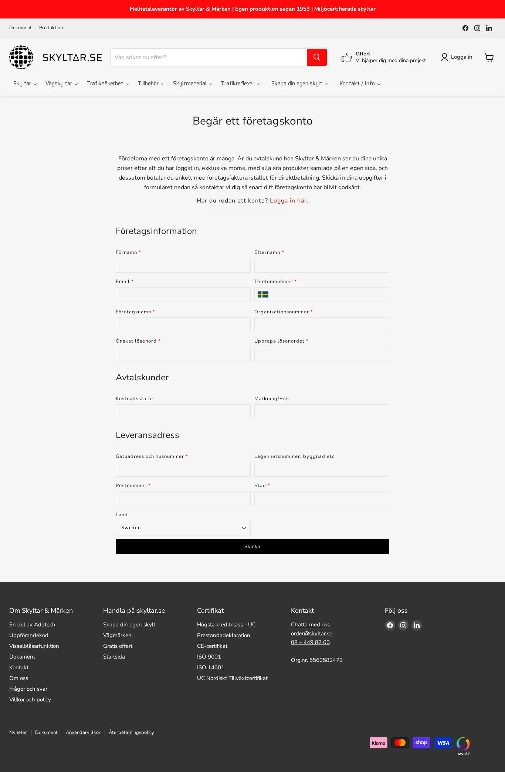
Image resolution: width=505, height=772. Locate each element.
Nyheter (18, 732)
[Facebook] (465, 28)
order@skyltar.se (311, 633)
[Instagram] (477, 28)
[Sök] (317, 57)
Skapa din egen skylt (129, 624)
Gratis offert (117, 646)
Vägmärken (117, 635)
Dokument (20, 28)
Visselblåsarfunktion (34, 646)
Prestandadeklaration (223, 635)
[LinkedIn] (489, 28)
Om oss (18, 678)
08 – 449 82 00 (310, 642)
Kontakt (18, 667)
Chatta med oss (310, 624)
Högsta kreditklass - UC (226, 624)
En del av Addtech (32, 624)
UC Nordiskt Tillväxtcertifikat (232, 678)
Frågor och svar (28, 689)
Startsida (114, 656)
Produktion (51, 28)
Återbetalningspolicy (131, 732)
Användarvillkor (83, 732)
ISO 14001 (210, 667)
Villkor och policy (30, 699)
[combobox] (209, 57)
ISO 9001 (209, 656)
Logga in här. (289, 201)
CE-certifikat (212, 646)
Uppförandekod (28, 635)
